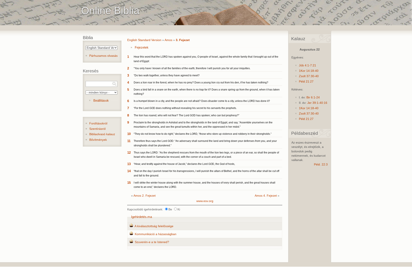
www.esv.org (204, 201)
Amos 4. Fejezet (266, 195)
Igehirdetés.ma (141, 217)
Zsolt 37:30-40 (309, 76)
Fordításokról (98, 123)
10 (129, 134)
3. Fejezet (183, 40)
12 (129, 152)
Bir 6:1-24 (313, 97)
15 (129, 182)
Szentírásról (97, 128)
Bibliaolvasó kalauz (102, 134)
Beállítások (101, 100)
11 (128, 141)
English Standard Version (144, 40)
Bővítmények (98, 139)
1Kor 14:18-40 (308, 70)
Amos (168, 40)
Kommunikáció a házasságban (155, 234)
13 (129, 164)
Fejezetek (141, 47)
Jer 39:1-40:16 (317, 102)
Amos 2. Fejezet (144, 195)
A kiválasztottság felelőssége (154, 226)
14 (129, 171)
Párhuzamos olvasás (103, 55)
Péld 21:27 (306, 81)
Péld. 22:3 (321, 164)
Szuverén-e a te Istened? (152, 242)
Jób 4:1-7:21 (307, 65)
